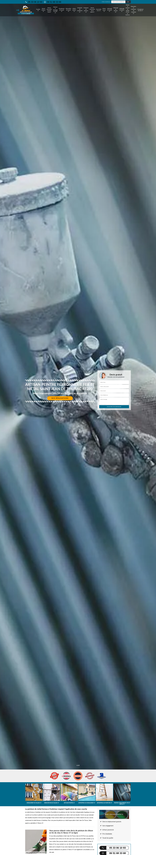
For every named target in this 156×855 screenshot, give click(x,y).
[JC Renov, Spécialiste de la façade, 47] (26, 10)
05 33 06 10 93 (34, 2)
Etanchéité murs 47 (98, 10)
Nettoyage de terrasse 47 (115, 10)
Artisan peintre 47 (74, 10)
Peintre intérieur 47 (43, 10)
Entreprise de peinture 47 (86, 10)
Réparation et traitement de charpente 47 (133, 10)
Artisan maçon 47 (104, 10)
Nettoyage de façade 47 (109, 10)
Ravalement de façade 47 (61, 10)
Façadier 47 (38, 10)
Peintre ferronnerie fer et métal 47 (92, 10)
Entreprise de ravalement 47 (79, 10)
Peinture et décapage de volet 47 (55, 10)
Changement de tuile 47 (140, 10)
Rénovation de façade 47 (68, 10)
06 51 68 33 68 (53, 2)
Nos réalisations (60, 398)
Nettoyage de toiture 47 (121, 10)
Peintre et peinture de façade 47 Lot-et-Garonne (127, 9)
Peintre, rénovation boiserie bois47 (49, 10)
